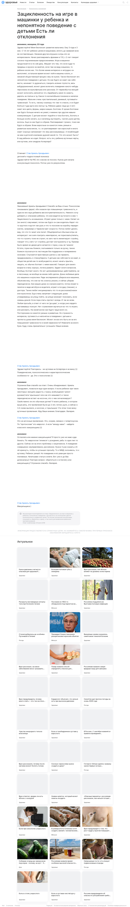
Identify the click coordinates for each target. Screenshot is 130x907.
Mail (3, 905)
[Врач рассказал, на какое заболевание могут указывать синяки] (32, 660)
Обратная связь (82, 905)
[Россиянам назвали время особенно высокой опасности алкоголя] (65, 854)
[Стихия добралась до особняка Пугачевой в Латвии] (32, 627)
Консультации (21, 8)
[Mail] (3, 2)
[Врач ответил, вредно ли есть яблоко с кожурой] (32, 789)
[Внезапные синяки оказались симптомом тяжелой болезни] (97, 627)
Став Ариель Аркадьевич (37, 153)
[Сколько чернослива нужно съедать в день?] (65, 757)
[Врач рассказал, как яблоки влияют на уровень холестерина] (97, 562)
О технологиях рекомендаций (97, 905)
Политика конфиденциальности (117, 905)
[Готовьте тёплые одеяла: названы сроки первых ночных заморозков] (97, 757)
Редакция (49, 905)
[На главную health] (10, 2)
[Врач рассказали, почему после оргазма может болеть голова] (32, 757)
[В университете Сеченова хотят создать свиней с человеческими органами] (65, 822)
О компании (9, 905)
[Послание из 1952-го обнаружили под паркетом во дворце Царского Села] (65, 595)
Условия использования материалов (65, 905)
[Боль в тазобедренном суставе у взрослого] (65, 724)
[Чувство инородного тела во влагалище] (32, 724)
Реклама (17, 905)
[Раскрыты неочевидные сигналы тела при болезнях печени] (32, 595)
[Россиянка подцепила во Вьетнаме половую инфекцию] (97, 595)
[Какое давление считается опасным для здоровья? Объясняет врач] (32, 562)
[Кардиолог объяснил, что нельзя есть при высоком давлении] (65, 692)
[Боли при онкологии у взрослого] (32, 822)
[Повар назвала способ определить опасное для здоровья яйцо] (65, 660)
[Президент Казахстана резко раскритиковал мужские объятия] (65, 627)
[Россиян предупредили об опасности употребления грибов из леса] (97, 886)
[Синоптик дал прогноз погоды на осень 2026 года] (97, 692)
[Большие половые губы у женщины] (65, 562)
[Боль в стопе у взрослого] (32, 886)
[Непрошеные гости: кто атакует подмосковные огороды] (97, 854)
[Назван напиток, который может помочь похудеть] (65, 789)
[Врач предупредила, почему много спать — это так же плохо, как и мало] (32, 692)
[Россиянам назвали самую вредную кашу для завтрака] (97, 660)
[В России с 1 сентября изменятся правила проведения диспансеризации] (97, 724)
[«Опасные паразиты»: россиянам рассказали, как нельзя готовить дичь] (97, 789)
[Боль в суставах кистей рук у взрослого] (65, 886)
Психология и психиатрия (37, 8)
